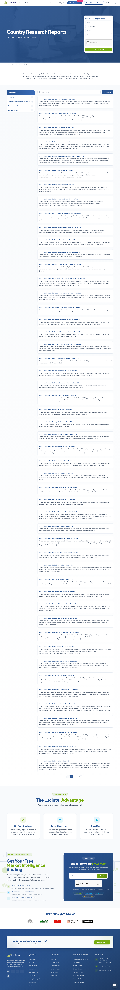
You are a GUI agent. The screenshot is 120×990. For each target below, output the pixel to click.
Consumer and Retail (14, 106)
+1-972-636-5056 (104, 966)
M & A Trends (76, 962)
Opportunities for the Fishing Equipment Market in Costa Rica (59, 319)
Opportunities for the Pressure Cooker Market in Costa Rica (59, 632)
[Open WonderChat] (115, 985)
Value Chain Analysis (78, 975)
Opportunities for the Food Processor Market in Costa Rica (59, 512)
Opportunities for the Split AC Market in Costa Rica (56, 565)
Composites (54, 972)
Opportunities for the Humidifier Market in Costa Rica (57, 499)
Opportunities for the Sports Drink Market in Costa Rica (57, 240)
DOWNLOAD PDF (98, 49)
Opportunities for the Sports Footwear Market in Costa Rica (59, 358)
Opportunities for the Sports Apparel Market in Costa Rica (58, 370)
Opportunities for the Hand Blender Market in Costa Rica (58, 487)
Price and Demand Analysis (80, 959)
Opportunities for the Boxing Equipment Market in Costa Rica (59, 252)
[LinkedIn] (8, 971)
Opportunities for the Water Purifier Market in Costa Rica (58, 618)
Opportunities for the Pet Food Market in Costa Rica (56, 170)
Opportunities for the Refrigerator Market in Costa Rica (57, 591)
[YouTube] (8, 976)
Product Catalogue (78, 982)
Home (8, 65)
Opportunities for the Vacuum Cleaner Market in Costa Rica (59, 552)
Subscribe (102, 876)
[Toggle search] (114, 2)
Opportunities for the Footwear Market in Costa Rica (57, 99)
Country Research (17, 65)
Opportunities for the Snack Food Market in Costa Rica (57, 113)
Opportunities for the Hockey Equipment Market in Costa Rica (60, 293)
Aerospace (54, 979)
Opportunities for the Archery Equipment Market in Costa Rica (60, 344)
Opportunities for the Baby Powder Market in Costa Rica (58, 718)
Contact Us (32, 975)
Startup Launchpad (34, 979)
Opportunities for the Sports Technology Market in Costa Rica (60, 213)
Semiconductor (55, 965)
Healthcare (54, 975)
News (30, 985)
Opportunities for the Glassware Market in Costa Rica (57, 446)
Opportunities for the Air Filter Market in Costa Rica (56, 526)
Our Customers (33, 972)
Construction (55, 962)
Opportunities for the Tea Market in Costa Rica (54, 761)
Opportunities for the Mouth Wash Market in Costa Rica (57, 746)
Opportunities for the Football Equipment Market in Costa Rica (60, 332)
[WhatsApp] (22, 971)
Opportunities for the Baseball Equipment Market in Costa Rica (60, 307)
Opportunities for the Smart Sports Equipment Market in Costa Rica (62, 156)
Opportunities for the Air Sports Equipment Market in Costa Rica (60, 264)
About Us (31, 962)
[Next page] (82, 776)
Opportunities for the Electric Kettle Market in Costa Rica (58, 434)
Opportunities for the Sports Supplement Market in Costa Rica (60, 227)
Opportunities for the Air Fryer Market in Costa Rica (56, 473)
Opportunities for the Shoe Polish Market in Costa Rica (57, 395)
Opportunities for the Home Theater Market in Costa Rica (58, 604)
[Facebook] (17, 971)
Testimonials (32, 969)
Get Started (101, 942)
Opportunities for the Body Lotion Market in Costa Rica (57, 704)
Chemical (11, 97)
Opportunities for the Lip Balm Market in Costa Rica (56, 675)
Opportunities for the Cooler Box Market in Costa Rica (57, 461)
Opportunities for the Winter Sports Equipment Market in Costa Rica (62, 278)
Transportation (12, 110)
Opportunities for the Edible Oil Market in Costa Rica (56, 127)
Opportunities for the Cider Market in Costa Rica (55, 142)
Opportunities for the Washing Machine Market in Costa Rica (59, 538)
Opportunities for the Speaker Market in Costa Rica (56, 579)
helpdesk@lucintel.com (105, 970)
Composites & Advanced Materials (19, 101)
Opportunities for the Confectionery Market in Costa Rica (58, 199)
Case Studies (32, 959)
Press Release (32, 982)
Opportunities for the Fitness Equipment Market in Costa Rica (59, 383)
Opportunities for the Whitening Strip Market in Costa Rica (58, 661)
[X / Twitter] (13, 971)
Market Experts (33, 965)
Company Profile (78, 972)
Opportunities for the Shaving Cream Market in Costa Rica (58, 689)
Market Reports (77, 965)
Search (108, 92)
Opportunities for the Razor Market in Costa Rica (55, 409)
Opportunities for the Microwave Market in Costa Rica (57, 646)
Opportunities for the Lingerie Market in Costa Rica (56, 422)
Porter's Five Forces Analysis (81, 979)
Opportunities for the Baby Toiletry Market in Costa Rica (58, 732)
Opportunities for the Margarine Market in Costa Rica (57, 184)
